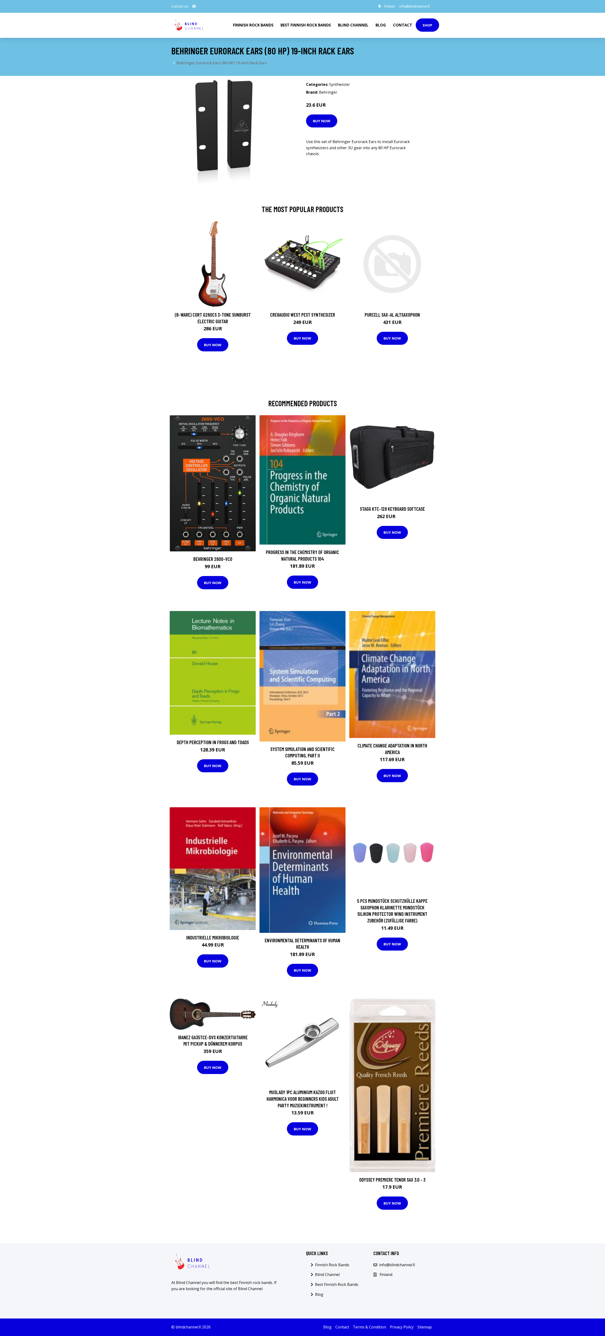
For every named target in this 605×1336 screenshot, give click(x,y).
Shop (427, 25)
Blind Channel (353, 25)
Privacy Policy (402, 1327)
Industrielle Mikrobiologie (212, 937)
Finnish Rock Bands (253, 25)
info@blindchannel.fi (414, 6)
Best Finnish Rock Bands (306, 25)
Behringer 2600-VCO (212, 559)
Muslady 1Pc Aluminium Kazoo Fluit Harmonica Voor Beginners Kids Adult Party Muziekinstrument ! (303, 1098)
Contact (402, 25)
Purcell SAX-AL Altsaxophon (392, 315)
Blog (381, 25)
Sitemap (424, 1327)
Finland (389, 6)
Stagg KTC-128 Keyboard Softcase (392, 509)
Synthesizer (339, 84)
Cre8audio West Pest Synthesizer (302, 315)
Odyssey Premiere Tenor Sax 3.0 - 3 (392, 1180)
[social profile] (194, 6)
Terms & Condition (369, 1327)
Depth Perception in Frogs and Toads (213, 742)
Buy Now (321, 120)
